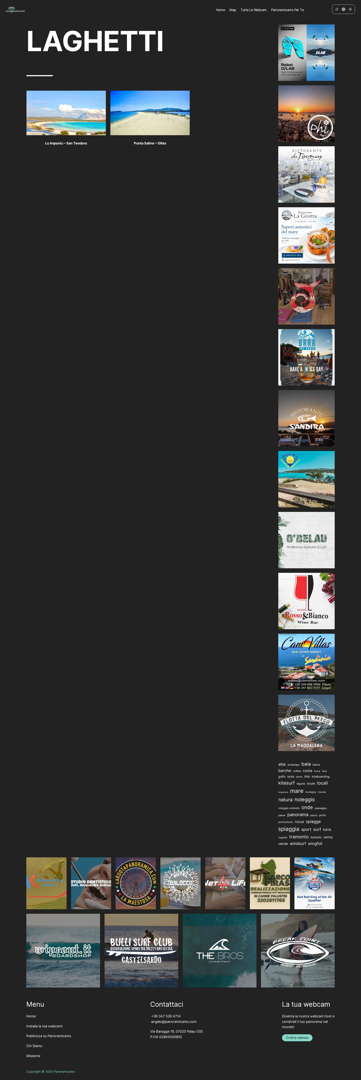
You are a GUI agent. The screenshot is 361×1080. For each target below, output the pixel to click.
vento (328, 837)
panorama (297, 814)
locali (322, 783)
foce (324, 771)
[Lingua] (343, 9)
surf (317, 829)
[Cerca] (336, 9)
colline (297, 771)
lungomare (283, 792)
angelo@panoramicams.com (173, 1022)
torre (327, 829)
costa (307, 770)
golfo (281, 776)
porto (322, 815)
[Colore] (350, 9)
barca (316, 764)
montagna (310, 792)
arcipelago (293, 764)
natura (285, 799)
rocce (299, 822)
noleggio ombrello (289, 808)
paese (281, 815)
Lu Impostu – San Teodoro (66, 143)
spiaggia (288, 829)
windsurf (298, 843)
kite (307, 776)
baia (306, 764)
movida (322, 792)
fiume (317, 771)
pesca (313, 815)
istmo (299, 776)
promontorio (285, 821)
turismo (316, 837)
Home (31, 1016)
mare (296, 791)
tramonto (299, 836)
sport (306, 829)
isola (290, 776)
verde (283, 844)
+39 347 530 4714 (165, 1016)
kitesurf (286, 783)
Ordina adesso (297, 1038)
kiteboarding (321, 776)
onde (307, 807)
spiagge (313, 821)
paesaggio (321, 808)
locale (311, 783)
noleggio (304, 799)
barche (284, 770)
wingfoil (315, 843)
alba (282, 764)
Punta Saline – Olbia (150, 143)
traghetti (282, 837)
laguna (301, 783)
